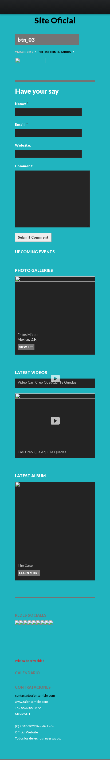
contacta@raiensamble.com (35, 695)
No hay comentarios (54, 51)
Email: (21, 124)
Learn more (29, 573)
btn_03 (26, 39)
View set (26, 347)
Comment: (24, 166)
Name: (21, 104)
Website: (23, 145)
